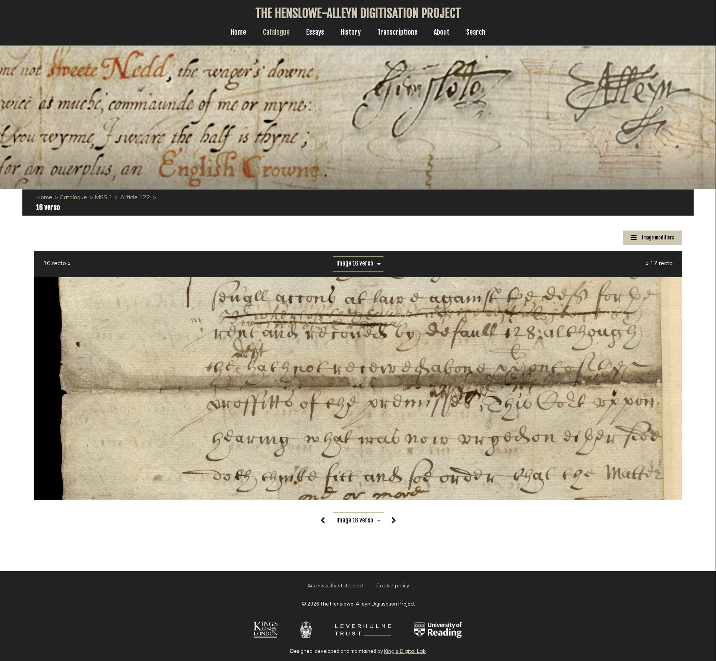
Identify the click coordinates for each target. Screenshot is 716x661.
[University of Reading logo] (438, 639)
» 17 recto (659, 263)
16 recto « (56, 263)
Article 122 (135, 197)
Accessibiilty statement (335, 585)
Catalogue (276, 32)
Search (475, 32)
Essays (315, 32)
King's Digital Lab (405, 651)
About (441, 32)
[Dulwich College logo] (305, 639)
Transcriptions (397, 32)
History (351, 32)
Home (238, 32)
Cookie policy (392, 585)
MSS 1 (104, 197)
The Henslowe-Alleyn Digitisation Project (358, 13)
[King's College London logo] (265, 639)
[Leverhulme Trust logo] (363, 639)
